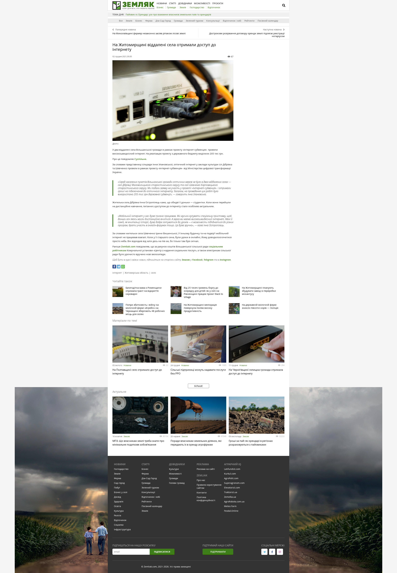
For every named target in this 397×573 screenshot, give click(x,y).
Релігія (117, 515)
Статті (145, 464)
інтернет (117, 272)
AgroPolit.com (231, 478)
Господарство (121, 469)
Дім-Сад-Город (163, 20)
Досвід (117, 496)
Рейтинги (249, 20)
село (153, 272)
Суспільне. (140, 159)
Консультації (213, 20)
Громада (178, 20)
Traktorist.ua (230, 492)
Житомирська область (136, 272)
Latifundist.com (232, 469)
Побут (117, 487)
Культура (119, 510)
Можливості (175, 473)
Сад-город (119, 482)
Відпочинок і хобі (232, 20)
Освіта (117, 506)
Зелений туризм (194, 20)
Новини (127, 365)
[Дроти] (172, 100)
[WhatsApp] (123, 266)
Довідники (177, 464)
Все (121, 20)
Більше (198, 385)
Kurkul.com (230, 473)
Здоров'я (118, 501)
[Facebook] (114, 266)
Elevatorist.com (232, 487)
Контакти (202, 492)
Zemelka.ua (230, 496)
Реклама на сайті (206, 469)
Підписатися (162, 551)
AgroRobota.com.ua (234, 501)
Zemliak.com (128, 246)
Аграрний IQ (232, 464)
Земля (129, 20)
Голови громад (177, 482)
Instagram (225, 259)
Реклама (203, 464)
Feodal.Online (231, 510)
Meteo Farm (230, 506)
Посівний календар (268, 20)
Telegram (208, 259)
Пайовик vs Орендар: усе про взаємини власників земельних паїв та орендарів (168, 14)
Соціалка (118, 524)
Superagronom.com (234, 482)
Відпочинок (120, 520)
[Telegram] (118, 266)
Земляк (186, 259)
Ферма (148, 20)
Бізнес (138, 20)
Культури (174, 469)
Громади (173, 478)
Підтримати (218, 551)
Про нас (201, 480)
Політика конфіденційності (206, 499)
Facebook (197, 259)
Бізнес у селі (120, 492)
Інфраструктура (122, 529)
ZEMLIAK (202, 475)
